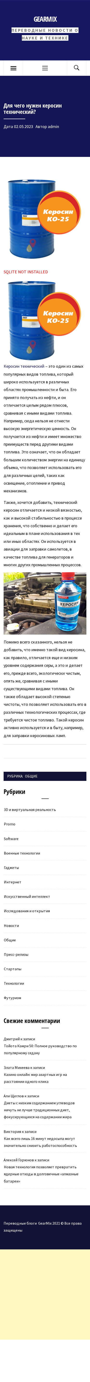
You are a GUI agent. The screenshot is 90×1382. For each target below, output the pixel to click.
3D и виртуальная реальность (30, 809)
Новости (11, 925)
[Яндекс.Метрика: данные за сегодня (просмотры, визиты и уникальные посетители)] (39, 1350)
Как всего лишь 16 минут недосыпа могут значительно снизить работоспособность (40, 1142)
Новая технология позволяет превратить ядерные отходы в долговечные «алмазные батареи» (41, 1173)
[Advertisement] (45, 1294)
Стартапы (12, 968)
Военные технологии (22, 853)
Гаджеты (11, 867)
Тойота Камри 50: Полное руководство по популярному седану (40, 1049)
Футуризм (12, 997)
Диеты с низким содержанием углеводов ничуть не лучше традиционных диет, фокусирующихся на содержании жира (39, 1109)
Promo (9, 824)
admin (53, 126)
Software (11, 838)
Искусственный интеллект (27, 896)
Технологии (14, 983)
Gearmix (45, 19)
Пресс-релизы (16, 954)
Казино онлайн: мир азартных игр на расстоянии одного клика (35, 1078)
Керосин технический (24, 366)
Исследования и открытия (27, 910)
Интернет (12, 882)
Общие (31, 776)
